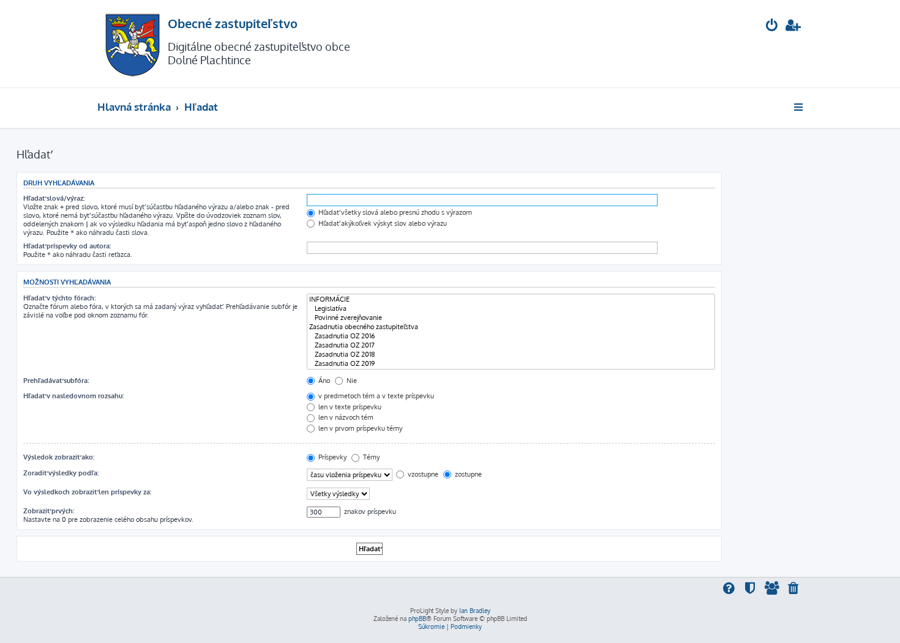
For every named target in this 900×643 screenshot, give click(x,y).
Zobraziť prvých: (48, 511)
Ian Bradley (474, 610)
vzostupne (422, 474)
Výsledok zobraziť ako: (58, 457)
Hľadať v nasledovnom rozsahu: (73, 396)
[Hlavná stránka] (132, 43)
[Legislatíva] (511, 308)
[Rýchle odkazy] (799, 107)
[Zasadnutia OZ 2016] (511, 336)
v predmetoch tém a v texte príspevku (375, 396)
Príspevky (332, 457)
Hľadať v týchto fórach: (59, 298)
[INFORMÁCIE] (511, 299)
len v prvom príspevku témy (359, 428)
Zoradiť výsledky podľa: (61, 473)
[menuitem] (772, 26)
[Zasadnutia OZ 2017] (511, 345)
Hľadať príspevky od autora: (67, 246)
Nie (351, 380)
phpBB (417, 618)
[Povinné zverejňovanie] (511, 317)
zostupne (467, 474)
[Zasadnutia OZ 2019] (511, 363)
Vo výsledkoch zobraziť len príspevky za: (87, 492)
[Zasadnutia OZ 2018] (511, 354)
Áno (323, 380)
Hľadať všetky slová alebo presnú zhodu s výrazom (394, 212)
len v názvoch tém (345, 417)
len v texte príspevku (349, 407)
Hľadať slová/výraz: (53, 198)
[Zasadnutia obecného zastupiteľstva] (511, 327)
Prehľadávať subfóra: (56, 380)
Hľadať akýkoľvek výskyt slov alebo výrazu (382, 223)
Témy (370, 457)
